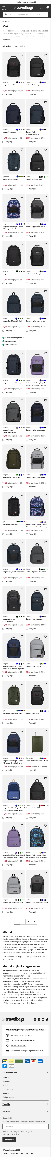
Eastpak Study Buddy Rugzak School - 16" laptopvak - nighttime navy (13, 667)
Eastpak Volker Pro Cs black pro (12, 274)
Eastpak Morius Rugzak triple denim (32, 133)
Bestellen (6, 1081)
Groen (20, 176)
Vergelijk (9, 94)
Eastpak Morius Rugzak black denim (9, 431)
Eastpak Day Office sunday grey (12, 902)
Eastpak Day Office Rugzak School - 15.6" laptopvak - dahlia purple (13, 856)
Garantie (5, 1093)
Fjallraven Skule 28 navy (10, 179)
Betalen (5, 1085)
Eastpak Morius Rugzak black (35, 85)
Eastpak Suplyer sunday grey (35, 477)
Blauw (19, 82)
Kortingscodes (8, 1097)
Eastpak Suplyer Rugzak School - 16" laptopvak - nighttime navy (12, 762)
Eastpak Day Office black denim (36, 572)
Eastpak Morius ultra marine (11, 132)
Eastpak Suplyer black (9, 85)
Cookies (14, 1153)
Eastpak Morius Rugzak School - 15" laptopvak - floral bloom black (36, 856)
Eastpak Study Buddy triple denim (13, 572)
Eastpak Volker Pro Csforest (11, 477)
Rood (45, 758)
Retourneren (7, 1089)
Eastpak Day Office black (34, 179)
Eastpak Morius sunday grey (35, 666)
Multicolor (43, 664)
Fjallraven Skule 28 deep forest (12, 713)
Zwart (45, 129)
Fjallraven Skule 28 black (10, 524)
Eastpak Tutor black (32, 713)
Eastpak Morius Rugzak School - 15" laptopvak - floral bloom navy (36, 525)
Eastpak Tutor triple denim (34, 619)
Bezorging (6, 1077)
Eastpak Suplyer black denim (35, 226)
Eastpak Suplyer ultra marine (35, 430)
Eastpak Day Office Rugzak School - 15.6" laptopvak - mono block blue (13, 809)
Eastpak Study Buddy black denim (37, 902)
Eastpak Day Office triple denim (12, 321)
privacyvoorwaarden (10, 1134)
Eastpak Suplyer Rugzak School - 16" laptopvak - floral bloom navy (13, 227)
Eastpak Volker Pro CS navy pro (12, 383)
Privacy (5, 1153)
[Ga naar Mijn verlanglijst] (41, 8)
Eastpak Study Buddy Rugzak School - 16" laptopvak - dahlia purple (35, 384)
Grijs (21, 82)
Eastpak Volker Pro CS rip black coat (8, 620)
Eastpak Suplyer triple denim (35, 321)
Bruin (22, 176)
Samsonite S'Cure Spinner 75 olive (37, 761)
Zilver (20, 805)
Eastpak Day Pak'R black (34, 808)
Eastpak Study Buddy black (35, 274)
